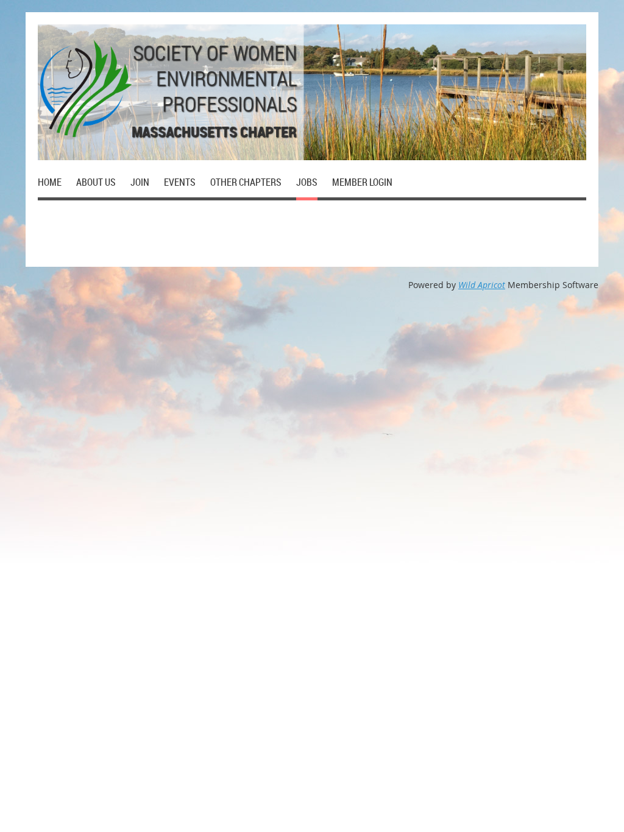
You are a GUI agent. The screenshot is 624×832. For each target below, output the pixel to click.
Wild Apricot (481, 285)
